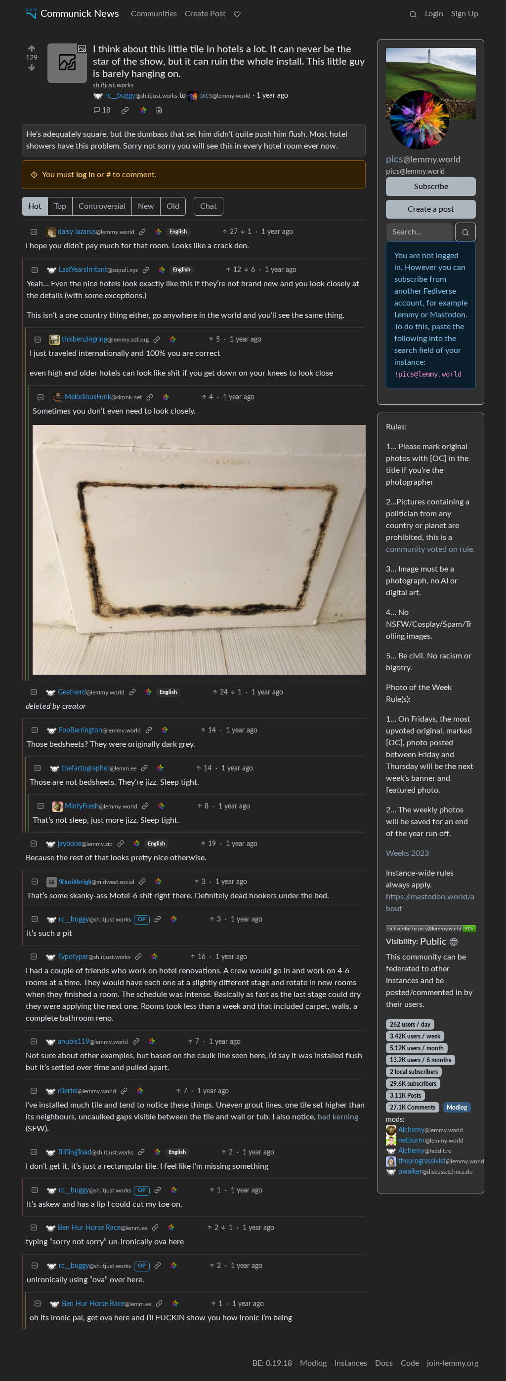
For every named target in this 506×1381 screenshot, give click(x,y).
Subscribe (431, 187)
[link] (125, 110)
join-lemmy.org (452, 1363)
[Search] (413, 14)
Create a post (431, 209)
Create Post (205, 14)
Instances (351, 1363)
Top (60, 206)
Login (434, 14)
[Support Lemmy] (237, 14)
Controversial (102, 206)
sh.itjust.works (113, 85)
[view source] (159, 110)
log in (85, 175)
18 (106, 110)
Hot (35, 206)
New (146, 206)
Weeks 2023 (407, 853)
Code (410, 1363)
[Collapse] (34, 232)
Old (173, 206)
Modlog (457, 1108)
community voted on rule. (430, 549)
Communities (154, 14)
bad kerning (338, 1117)
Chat (208, 206)
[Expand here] (67, 63)
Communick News (80, 14)
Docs (384, 1363)
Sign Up (464, 14)
